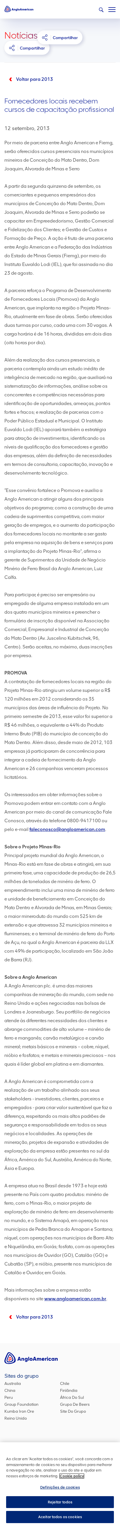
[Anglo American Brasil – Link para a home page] (18, 8)
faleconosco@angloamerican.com (67, 829)
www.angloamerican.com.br (75, 1298)
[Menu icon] (112, 8)
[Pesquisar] (101, 10)
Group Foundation (21, 1404)
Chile (64, 1383)
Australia (12, 1383)
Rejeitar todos (60, 1502)
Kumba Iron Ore (19, 1411)
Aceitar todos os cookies (60, 1517)
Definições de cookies (60, 1487)
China (9, 1390)
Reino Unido (15, 1418)
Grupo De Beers (75, 1404)
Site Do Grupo (73, 1411)
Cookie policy (72, 1476)
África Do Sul (72, 1397)
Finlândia (68, 1390)
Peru (8, 1397)
